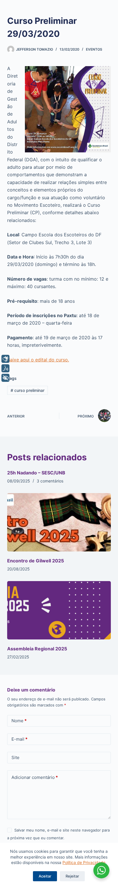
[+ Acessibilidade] (5, 378)
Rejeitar (72, 876)
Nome (19, 720)
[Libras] (5, 359)
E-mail (19, 739)
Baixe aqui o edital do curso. (38, 360)
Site (15, 757)
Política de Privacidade (83, 862)
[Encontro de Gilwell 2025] (59, 522)
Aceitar (45, 876)
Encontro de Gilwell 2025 (35, 561)
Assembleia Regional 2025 (37, 649)
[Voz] (5, 368)
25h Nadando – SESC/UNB (36, 473)
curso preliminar (27, 390)
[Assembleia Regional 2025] (59, 610)
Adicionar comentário (34, 777)
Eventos (94, 49)
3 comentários (50, 480)
